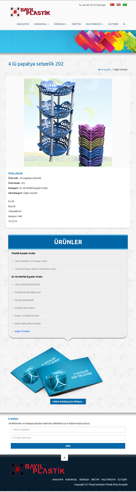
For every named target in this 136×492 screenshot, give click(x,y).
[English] (118, 4)
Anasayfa (23, 24)
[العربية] (125, 4)
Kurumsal (71, 479)
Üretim (95, 479)
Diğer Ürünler (22, 331)
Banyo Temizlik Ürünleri (27, 315)
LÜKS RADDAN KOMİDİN (27, 284)
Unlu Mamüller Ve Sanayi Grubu (31, 261)
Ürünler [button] (59, 24)
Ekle (68, 446)
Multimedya (109, 479)
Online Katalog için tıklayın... (68, 401)
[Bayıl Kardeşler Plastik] (30, 12)
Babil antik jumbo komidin (28, 323)
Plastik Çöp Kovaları (25, 308)
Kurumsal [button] (40, 24)
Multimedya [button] (94, 24)
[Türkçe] (112, 4)
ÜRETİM (76, 24)
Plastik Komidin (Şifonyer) (28, 292)
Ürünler (84, 479)
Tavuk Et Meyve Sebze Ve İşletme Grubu (35, 269)
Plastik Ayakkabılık (24, 300)
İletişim (113, 24)
